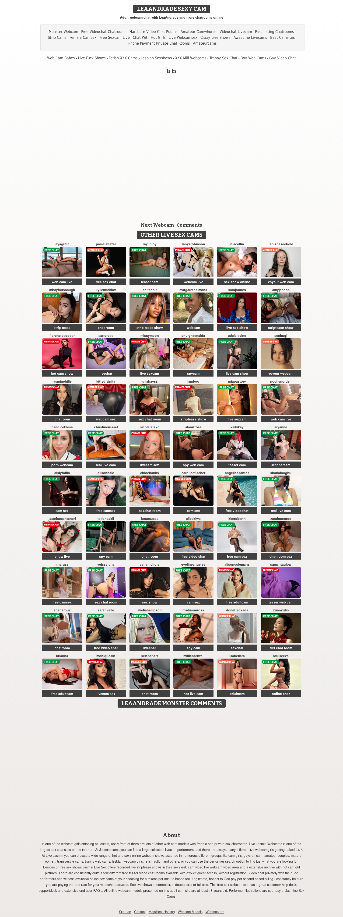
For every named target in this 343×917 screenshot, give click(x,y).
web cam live (62, 281)
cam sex (62, 510)
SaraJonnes (237, 289)
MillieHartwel (193, 655)
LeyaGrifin (62, 244)
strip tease (62, 327)
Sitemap (125, 911)
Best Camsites (282, 37)
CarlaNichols (149, 564)
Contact (140, 911)
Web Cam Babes (61, 58)
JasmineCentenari (62, 518)
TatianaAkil (106, 518)
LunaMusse (149, 518)
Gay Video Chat (282, 58)
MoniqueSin (105, 655)
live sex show (237, 327)
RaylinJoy (150, 244)
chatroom (62, 419)
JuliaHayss (149, 381)
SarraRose (105, 335)
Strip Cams (57, 37)
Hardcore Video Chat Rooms (154, 31)
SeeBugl (280, 335)
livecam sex (149, 464)
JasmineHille (62, 381)
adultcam (237, 693)
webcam (193, 327)
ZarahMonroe (280, 518)
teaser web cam (281, 602)
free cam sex (237, 556)
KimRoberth (237, 518)
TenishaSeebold (281, 244)
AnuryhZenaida (193, 335)
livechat (106, 373)
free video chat (193, 556)
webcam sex (106, 419)
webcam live (193, 281)
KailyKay (237, 427)
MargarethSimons (193, 289)
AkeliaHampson (149, 610)
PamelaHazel (106, 244)
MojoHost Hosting (162, 911)
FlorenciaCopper (62, 335)
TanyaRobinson (193, 244)
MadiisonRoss (193, 610)
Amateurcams (205, 43)
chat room (106, 327)
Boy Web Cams (253, 58)
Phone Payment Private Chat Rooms (159, 43)
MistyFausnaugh (62, 289)
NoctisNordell (280, 381)
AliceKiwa (193, 518)
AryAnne (280, 427)
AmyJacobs (281, 289)
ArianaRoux (62, 610)
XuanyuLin (281, 610)
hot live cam (193, 693)
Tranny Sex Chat (224, 58)
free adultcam (237, 602)
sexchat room (150, 510)
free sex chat (106, 281)
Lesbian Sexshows (156, 58)
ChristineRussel (106, 427)
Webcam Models (190, 911)
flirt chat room (281, 647)
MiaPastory (237, 381)
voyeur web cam (281, 281)
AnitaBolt (150, 289)
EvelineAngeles (193, 564)
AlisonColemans (237, 564)
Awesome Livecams (250, 37)
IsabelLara (237, 655)
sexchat (237, 647)
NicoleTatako (150, 427)
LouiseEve (281, 655)
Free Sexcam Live (115, 37)
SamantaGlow (280, 564)
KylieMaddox (106, 289)
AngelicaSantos (237, 472)
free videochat (237, 510)
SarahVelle (106, 610)
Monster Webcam (63, 31)
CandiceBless (62, 427)
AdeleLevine (237, 335)
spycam (193, 373)
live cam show (237, 373)
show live (62, 556)
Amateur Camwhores (199, 31)
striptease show (281, 327)
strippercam (280, 464)
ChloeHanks (149, 472)
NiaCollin (237, 244)
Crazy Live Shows (215, 37)
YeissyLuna (106, 564)
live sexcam (149, 373)
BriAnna (62, 655)
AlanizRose (193, 427)
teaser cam (149, 281)
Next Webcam (157, 225)
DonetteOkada (237, 610)
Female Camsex (83, 37)
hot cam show (62, 373)
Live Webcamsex (183, 37)
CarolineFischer (193, 472)
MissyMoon (149, 335)
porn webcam (62, 464)
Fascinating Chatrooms (274, 31)
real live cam (106, 464)
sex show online (237, 281)
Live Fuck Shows (92, 58)
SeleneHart (149, 655)
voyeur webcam (280, 373)
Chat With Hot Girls (149, 37)
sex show (149, 602)
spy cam (105, 556)
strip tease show (149, 327)
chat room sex (281, 556)
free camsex (106, 510)
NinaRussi (62, 564)
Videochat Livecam (236, 31)
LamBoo (193, 381)
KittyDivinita (105, 381)
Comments (189, 225)
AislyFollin (62, 472)
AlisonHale (106, 472)
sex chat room (149, 419)
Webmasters (215, 911)
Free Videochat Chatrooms (103, 31)
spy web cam (193, 464)
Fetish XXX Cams (123, 58)
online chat (281, 693)
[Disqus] (171, 768)
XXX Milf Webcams (190, 58)
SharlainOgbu (280, 472)
